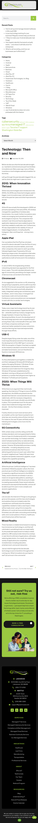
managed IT (17, 124)
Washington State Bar (12, 130)
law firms (6, 124)
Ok (19, 820)
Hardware (9, 81)
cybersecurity (10, 121)
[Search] (33, 18)
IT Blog (8, 87)
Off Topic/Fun (10, 94)
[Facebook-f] (12, 710)
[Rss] (25, 710)
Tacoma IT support (18, 127)
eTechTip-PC (10, 76)
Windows (9, 108)
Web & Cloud (10, 105)
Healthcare (9, 83)
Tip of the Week (11, 101)
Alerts (8, 60)
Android (8, 63)
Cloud (8, 72)
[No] (34, 817)
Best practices (10, 67)
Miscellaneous (10, 92)
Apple (8, 65)
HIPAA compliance (30, 122)
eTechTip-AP (10, 74)
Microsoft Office (11, 90)
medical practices (30, 125)
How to (8, 85)
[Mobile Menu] (32, 5)
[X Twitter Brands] (16, 710)
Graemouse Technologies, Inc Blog (17, 78)
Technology (9, 99)
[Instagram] (21, 710)
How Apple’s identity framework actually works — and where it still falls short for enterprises (19, 44)
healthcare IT (22, 122)
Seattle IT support (6, 127)
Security (8, 96)
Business (9, 69)
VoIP (7, 103)
